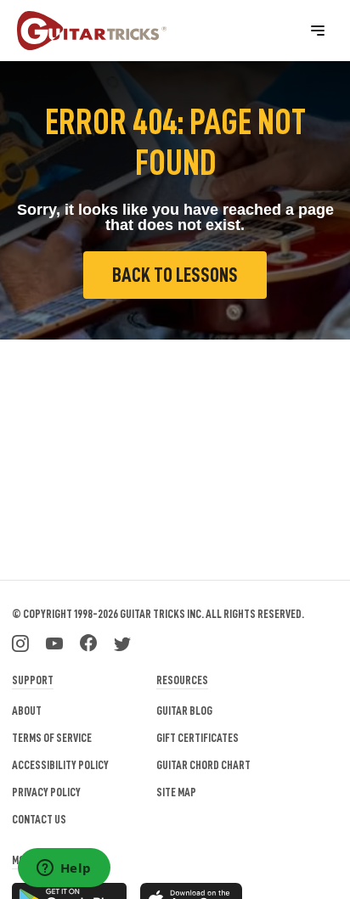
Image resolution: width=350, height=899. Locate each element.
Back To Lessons (175, 275)
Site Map (176, 792)
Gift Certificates (197, 738)
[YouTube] (54, 641)
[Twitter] (122, 641)
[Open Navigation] (317, 30)
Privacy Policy (46, 792)
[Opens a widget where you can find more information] (63, 869)
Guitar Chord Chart (203, 765)
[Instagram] (20, 641)
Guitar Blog (184, 710)
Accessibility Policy (60, 765)
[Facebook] (88, 641)
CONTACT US (39, 819)
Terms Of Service (52, 738)
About (27, 710)
